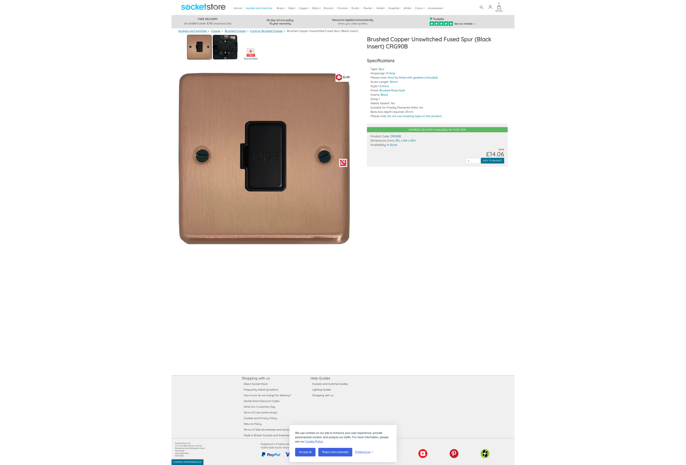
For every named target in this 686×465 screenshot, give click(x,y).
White (406, 8)
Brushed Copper (235, 31)
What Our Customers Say (259, 406)
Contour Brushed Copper (266, 31)
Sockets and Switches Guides (330, 384)
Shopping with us (256, 378)
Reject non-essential (335, 452)
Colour (419, 8)
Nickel (380, 8)
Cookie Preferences (187, 462)
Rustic (355, 8)
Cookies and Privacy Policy (260, 418)
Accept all (305, 452)
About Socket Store (256, 384)
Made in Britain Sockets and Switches (266, 435)
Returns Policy (253, 424)
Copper (303, 8)
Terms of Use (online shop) (260, 412)
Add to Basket (492, 160)
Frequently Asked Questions (261, 389)
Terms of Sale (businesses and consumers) (270, 429)
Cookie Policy (314, 441)
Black (315, 8)
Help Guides (320, 378)
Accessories (435, 8)
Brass (280, 8)
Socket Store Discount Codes (261, 401)
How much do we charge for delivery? (267, 395)
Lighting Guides (321, 389)
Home (237, 8)
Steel (291, 8)
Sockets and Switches (259, 8)
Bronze (328, 8)
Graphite (393, 8)
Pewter (367, 8)
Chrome (342, 8)
